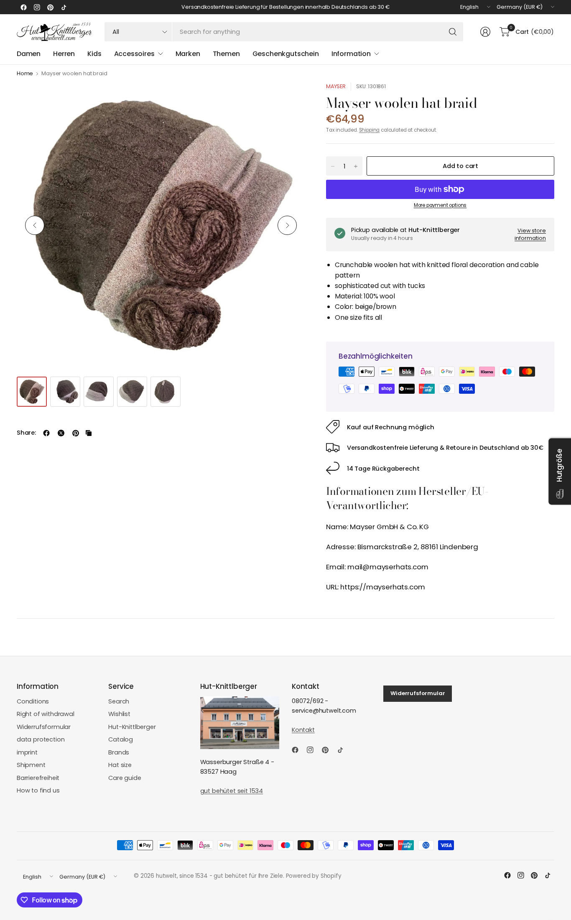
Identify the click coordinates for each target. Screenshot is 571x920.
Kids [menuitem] (94, 54)
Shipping (369, 130)
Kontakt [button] (303, 730)
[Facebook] (23, 7)
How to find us (38, 790)
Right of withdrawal (45, 714)
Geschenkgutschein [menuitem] (285, 54)
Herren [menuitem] (64, 54)
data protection (40, 739)
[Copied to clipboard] (88, 433)
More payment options (440, 205)
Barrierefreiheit (38, 778)
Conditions (33, 701)
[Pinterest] (50, 7)
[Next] (287, 225)
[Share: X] (61, 433)
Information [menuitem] (351, 54)
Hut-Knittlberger (131, 727)
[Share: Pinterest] (75, 433)
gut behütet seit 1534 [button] (231, 791)
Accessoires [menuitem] (134, 54)
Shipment (31, 765)
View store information (530, 234)
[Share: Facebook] (46, 433)
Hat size (120, 765)
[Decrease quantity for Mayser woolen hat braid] (332, 166)
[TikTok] (63, 7)
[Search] (452, 31)
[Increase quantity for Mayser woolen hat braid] (355, 166)
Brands (118, 752)
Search (118, 701)
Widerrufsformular (44, 727)
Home (25, 73)
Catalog (120, 739)
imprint (27, 752)
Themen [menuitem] (226, 54)
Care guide (124, 778)
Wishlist (119, 714)
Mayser (336, 86)
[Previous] (34, 225)
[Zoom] (289, 98)
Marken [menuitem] (188, 54)
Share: (26, 433)
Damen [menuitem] (29, 54)
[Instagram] (36, 7)
